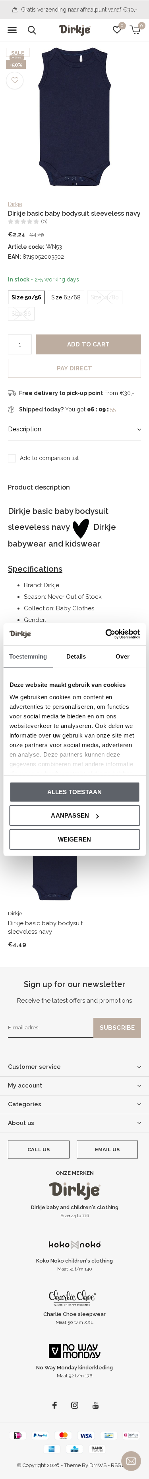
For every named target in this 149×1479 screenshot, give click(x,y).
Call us (38, 1150)
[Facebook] (54, 1405)
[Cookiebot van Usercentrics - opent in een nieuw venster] (106, 634)
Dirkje (15, 204)
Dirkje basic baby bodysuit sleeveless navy (45, 927)
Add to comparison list (49, 458)
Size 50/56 (26, 297)
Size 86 (21, 314)
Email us (107, 1150)
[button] (12, 30)
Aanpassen (70, 815)
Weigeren (74, 839)
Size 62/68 (66, 297)
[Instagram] (74, 1405)
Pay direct (74, 368)
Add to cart (88, 344)
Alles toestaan (74, 791)
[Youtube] (96, 1405)
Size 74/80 (105, 297)
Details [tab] (76, 656)
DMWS (97, 1465)
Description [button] (24, 429)
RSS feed (121, 1465)
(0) (44, 221)
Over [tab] (122, 656)
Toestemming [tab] (28, 656)
